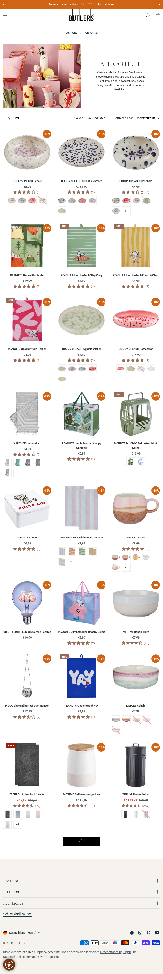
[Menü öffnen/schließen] (5, 15)
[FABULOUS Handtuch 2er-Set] (27, 764)
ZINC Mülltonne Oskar (135, 794)
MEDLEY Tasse (136, 537)
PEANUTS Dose (27, 537)
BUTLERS (20, 943)
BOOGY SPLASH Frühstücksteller (81, 181)
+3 (17, 473)
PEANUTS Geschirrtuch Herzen (27, 349)
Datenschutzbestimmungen (21, 956)
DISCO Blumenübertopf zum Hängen (27, 705)
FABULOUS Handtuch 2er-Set (27, 794)
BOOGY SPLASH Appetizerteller (81, 349)
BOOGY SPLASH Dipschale (135, 181)
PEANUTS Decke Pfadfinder (27, 275)
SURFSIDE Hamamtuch (27, 443)
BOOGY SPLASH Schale (27, 181)
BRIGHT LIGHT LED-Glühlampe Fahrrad (27, 631)
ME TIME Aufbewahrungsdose (81, 794)
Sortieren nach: (124, 118)
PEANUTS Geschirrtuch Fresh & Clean (136, 275)
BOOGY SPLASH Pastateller (136, 349)
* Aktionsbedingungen (17, 913)
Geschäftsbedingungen (115, 952)
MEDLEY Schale (135, 705)
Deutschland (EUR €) (22, 932)
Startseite (71, 32)
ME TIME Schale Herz (136, 631)
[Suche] (148, 15)
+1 (126, 210)
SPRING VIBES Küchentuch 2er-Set (81, 537)
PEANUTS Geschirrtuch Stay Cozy (81, 275)
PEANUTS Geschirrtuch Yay (81, 705)
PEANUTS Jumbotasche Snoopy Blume (81, 631)
